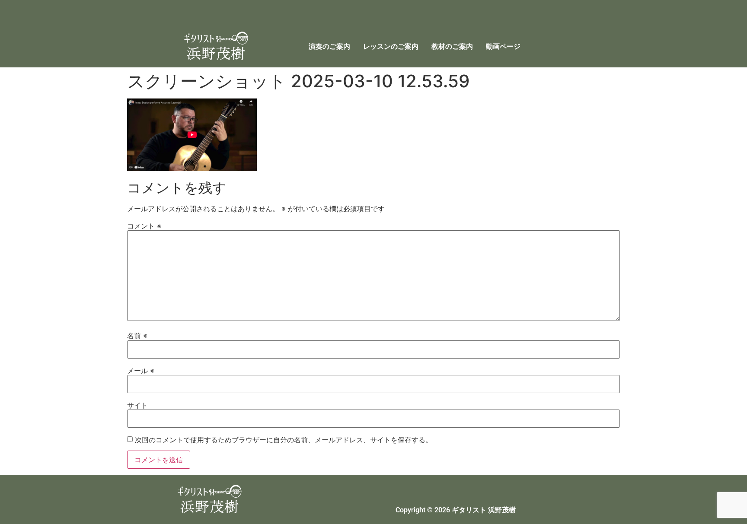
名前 (137, 335)
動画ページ (503, 46)
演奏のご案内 (329, 46)
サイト (137, 405)
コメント (144, 225)
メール (140, 370)
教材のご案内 (452, 46)
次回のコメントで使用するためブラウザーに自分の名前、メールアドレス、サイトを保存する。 (283, 439)
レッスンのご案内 (390, 46)
